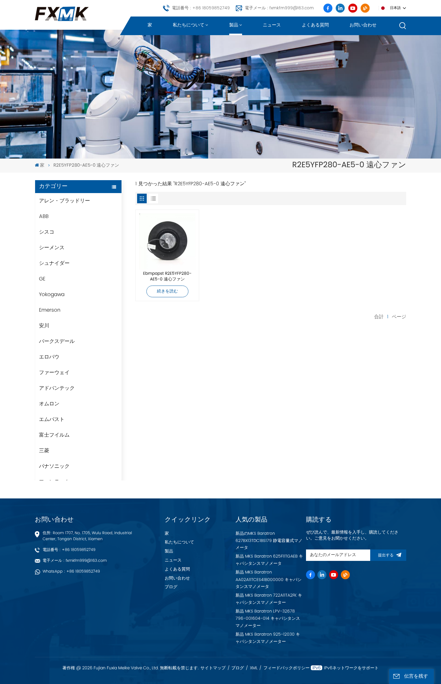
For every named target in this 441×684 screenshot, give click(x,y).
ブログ (171, 587)
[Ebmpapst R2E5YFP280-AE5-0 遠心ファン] (167, 241)
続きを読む (167, 291)
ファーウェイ (54, 372)
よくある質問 (315, 25)
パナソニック (54, 466)
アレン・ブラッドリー (64, 201)
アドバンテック (57, 388)
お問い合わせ (363, 25)
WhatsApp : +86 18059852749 (71, 571)
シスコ (46, 232)
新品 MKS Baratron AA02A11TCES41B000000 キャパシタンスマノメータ (269, 579)
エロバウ (49, 357)
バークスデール (57, 341)
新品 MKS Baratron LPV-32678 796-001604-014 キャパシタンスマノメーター (268, 618)
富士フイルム (54, 435)
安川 (44, 326)
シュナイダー (54, 263)
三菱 (44, 450)
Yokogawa (51, 294)
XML (254, 668)
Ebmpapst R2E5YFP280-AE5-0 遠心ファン (167, 277)
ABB (44, 216)
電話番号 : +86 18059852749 (201, 8)
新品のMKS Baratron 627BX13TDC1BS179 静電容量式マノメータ (269, 540)
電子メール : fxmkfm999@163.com (279, 8)
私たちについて (188, 25)
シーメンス (51, 248)
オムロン (49, 404)
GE (42, 279)
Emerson (49, 310)
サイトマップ (213, 668)
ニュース (272, 25)
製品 (233, 25)
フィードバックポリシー (286, 668)
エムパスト (51, 419)
